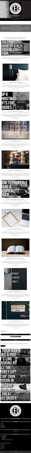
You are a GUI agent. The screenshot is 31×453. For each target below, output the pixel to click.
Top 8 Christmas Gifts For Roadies (15, 111)
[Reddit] (14, 336)
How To (22, 200)
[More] (20, 336)
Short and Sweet (3, 427)
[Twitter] (12, 336)
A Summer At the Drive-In (15, 140)
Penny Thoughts (26, 83)
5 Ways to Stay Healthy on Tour (15, 291)
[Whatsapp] (18, 336)
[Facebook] (11, 336)
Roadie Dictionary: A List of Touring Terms (15, 258)
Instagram (3, 444)
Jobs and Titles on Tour (15, 321)
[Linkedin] (15, 336)
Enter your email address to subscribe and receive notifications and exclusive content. (14, 343)
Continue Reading (15, 60)
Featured (18, 83)
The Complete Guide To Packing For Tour (15, 37)
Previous (2, 331)
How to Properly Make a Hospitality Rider (15, 199)
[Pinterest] (17, 336)
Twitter (3, 448)
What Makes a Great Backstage (15, 170)
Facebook (3, 447)
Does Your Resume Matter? (15, 228)
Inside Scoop (21, 83)
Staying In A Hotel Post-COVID (15, 82)
